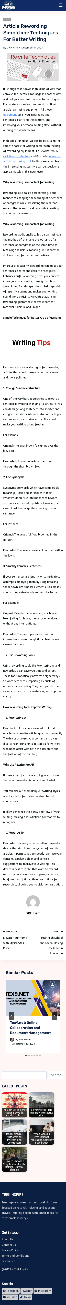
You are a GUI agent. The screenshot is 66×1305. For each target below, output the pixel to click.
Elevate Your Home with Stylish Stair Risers (15, 940)
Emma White (25, 1039)
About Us (7, 1239)
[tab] (26, 1055)
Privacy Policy (10, 1250)
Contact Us (9, 1244)
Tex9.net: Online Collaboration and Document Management (30, 1028)
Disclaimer (8, 1261)
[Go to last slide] (11, 1016)
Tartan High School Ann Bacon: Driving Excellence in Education (51, 942)
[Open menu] (60, 5)
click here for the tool (16, 156)
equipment (10, 114)
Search (56, 1075)
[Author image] (12, 1040)
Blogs (7, 19)
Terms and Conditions (15, 1255)
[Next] (54, 1016)
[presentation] (33, 998)
